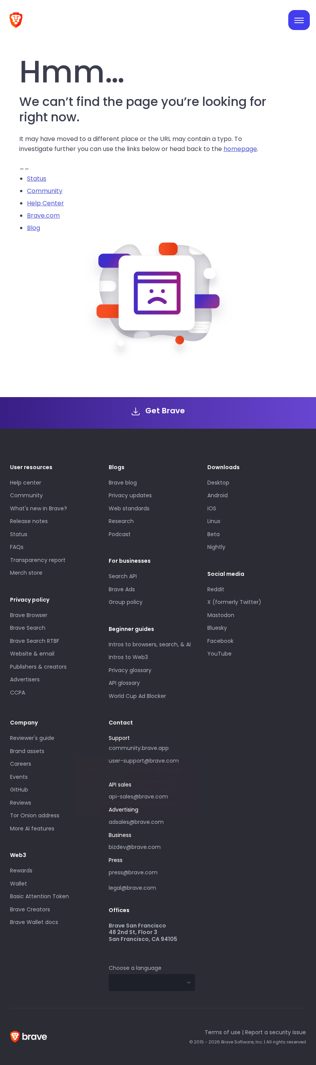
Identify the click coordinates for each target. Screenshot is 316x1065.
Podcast (120, 534)
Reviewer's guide (32, 738)
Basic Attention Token (39, 896)
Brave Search (27, 628)
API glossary (124, 683)
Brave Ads (122, 589)
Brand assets (27, 751)
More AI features (32, 828)
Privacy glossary (130, 670)
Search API (123, 576)
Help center (25, 482)
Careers (20, 764)
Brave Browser (28, 615)
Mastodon (220, 615)
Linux (213, 521)
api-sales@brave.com (138, 796)
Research (121, 521)
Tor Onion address (34, 815)
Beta (213, 534)
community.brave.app (139, 748)
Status (36, 178)
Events (19, 777)
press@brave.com (133, 872)
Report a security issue (275, 1032)
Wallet (18, 883)
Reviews (20, 803)
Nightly (216, 547)
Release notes (29, 521)
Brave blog (123, 482)
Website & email (32, 653)
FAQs (17, 547)
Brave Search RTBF (34, 641)
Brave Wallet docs (34, 922)
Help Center (45, 203)
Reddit (215, 589)
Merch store (26, 573)
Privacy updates (130, 495)
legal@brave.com (132, 888)
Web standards (129, 508)
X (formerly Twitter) (234, 602)
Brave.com (43, 215)
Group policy (126, 602)
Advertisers (25, 679)
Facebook (220, 641)
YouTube (219, 653)
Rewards (21, 870)
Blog (33, 227)
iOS (211, 508)
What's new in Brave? (38, 508)
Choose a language (135, 968)
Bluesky (217, 628)
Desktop (218, 482)
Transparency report (38, 560)
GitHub (19, 789)
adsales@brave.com (144, 821)
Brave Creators (30, 909)
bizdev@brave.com (135, 847)
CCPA (17, 692)
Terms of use (222, 1032)
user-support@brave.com (144, 761)
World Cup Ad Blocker (137, 696)
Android (217, 495)
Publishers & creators (38, 667)
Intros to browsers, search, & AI (150, 644)
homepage (240, 148)
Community (44, 190)
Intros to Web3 (128, 657)
